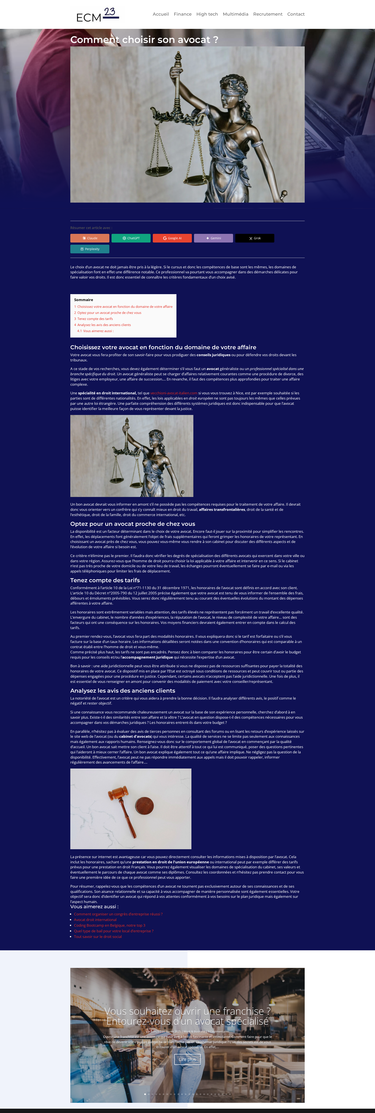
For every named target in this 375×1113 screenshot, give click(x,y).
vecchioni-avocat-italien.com (173, 392)
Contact (296, 14)
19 (211, 1094)
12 (185, 1094)
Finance (183, 14)
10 (178, 1094)
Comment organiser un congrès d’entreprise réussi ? (118, 913)
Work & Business (194, 1031)
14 (193, 1094)
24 (230, 1094)
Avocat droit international (95, 919)
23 (226, 1094)
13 (189, 1094)
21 (219, 1094)
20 (215, 1094)
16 (200, 1094)
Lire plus (187, 1059)
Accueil (161, 14)
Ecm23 (155, 1031)
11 (182, 1094)
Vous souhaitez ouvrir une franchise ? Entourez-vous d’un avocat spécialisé (187, 1016)
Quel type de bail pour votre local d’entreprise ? (113, 930)
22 (222, 1094)
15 (196, 1094)
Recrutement (268, 14)
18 (208, 1094)
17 (204, 1094)
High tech (207, 14)
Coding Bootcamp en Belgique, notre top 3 (109, 925)
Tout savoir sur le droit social (98, 936)
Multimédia (235, 14)
